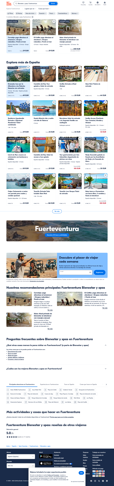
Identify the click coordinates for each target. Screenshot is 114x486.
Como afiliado (96, 465)
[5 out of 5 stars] (11, 437)
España (14, 446)
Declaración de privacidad (37, 281)
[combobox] (31, 4)
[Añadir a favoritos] (28, 21)
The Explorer (86, 473)
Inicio (8, 446)
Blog (84, 463)
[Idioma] (97, 2)
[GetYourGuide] (8, 3)
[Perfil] (104, 2)
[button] (18, 36)
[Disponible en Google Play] (46, 456)
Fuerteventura (34, 446)
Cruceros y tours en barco (16, 359)
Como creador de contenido (97, 461)
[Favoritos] (83, 2)
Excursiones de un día (14, 351)
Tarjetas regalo (85, 470)
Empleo (85, 460)
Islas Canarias (23, 446)
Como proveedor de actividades (97, 456)
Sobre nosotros (85, 456)
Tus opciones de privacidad (61, 463)
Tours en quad (12, 353)
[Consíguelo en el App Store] (46, 463)
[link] (18, 36)
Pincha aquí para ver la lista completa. (62, 417)
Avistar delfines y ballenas (16, 357)
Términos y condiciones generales (63, 466)
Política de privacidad (60, 461)
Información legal (59, 458)
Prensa (85, 466)
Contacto (56, 455)
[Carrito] (90, 2)
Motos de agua (12, 355)
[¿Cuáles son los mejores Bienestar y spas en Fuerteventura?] (106, 369)
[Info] (32, 17)
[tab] (21, 384)
